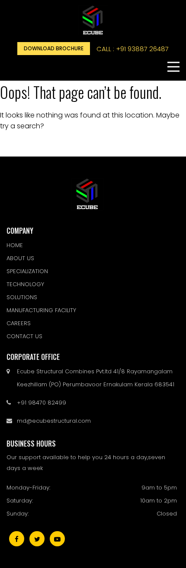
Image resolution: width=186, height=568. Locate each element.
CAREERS (18, 323)
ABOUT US (20, 258)
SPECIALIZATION (27, 271)
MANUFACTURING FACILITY (41, 310)
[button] (173, 66)
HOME (14, 245)
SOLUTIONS (21, 297)
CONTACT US (24, 336)
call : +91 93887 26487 (132, 48)
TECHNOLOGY (25, 284)
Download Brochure (53, 48)
